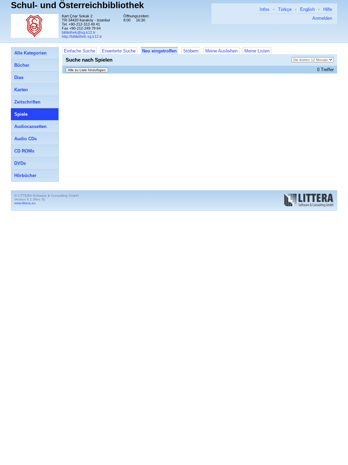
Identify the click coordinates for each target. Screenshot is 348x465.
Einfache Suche (79, 50)
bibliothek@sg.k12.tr (78, 32)
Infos (264, 9)
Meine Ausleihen (221, 50)
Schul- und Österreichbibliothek (77, 5)
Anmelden (322, 18)
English (307, 9)
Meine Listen (256, 50)
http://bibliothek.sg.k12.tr (82, 36)
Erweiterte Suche (119, 50)
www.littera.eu (25, 203)
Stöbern (190, 50)
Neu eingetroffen (159, 50)
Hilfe (327, 9)
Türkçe (285, 9)
